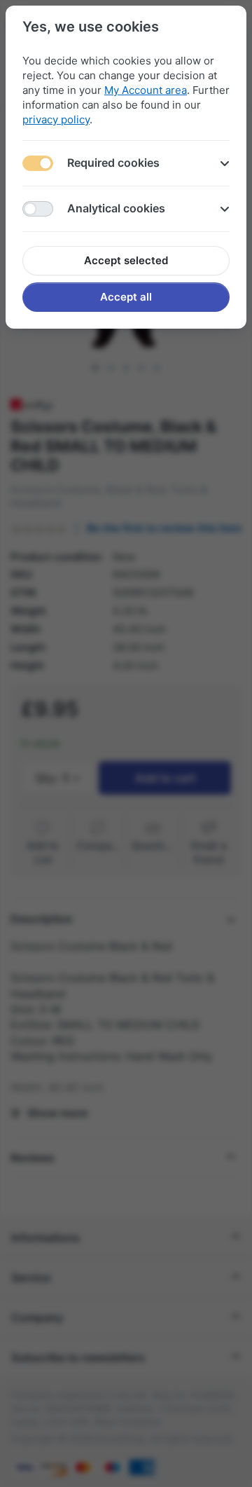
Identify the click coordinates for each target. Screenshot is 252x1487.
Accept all (126, 296)
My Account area (145, 90)
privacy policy (56, 119)
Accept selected (126, 260)
